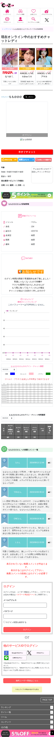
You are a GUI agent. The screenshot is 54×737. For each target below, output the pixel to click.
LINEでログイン (17, 658)
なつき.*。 (9, 76)
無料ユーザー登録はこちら (27, 681)
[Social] (47, 20)
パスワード (8, 611)
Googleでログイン (17, 653)
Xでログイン (40, 653)
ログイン (27, 629)
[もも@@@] (27, 117)
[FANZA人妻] (10, 72)
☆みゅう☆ (27, 76)
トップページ (7, 29)
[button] (51, 707)
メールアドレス (10, 600)
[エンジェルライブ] (27, 72)
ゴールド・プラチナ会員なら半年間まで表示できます (27, 379)
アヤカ (44, 76)
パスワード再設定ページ (25, 595)
